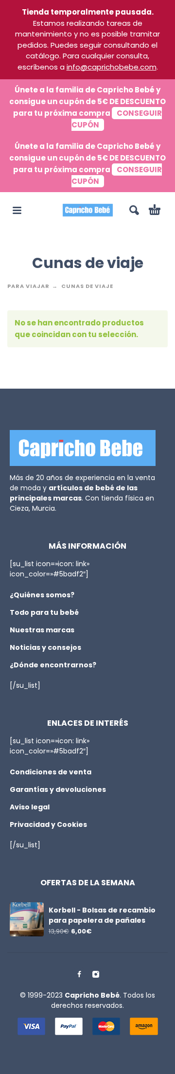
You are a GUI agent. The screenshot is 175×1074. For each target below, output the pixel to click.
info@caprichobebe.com (112, 67)
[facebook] (79, 974)
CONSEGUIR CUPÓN (116, 119)
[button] (17, 210)
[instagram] (95, 974)
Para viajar (28, 286)
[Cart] (154, 210)
